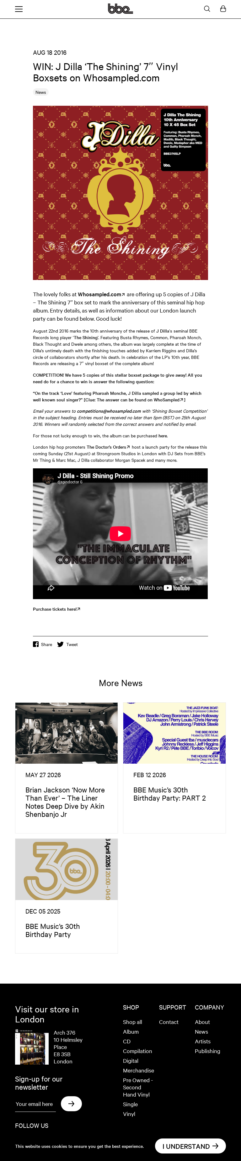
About (202, 1021)
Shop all (132, 1021)
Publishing (207, 1050)
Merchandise (138, 1070)
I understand (186, 1146)
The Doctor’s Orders (106, 447)
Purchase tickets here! (55, 609)
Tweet (72, 644)
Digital (130, 1060)
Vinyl (129, 1113)
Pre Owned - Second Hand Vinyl (138, 1087)
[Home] (120, 12)
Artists (203, 1041)
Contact (169, 1021)
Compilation (137, 1050)
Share (46, 644)
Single (130, 1104)
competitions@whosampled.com (109, 411)
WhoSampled (166, 399)
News (201, 1031)
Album (131, 1031)
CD (127, 1041)
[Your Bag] (223, 9)
